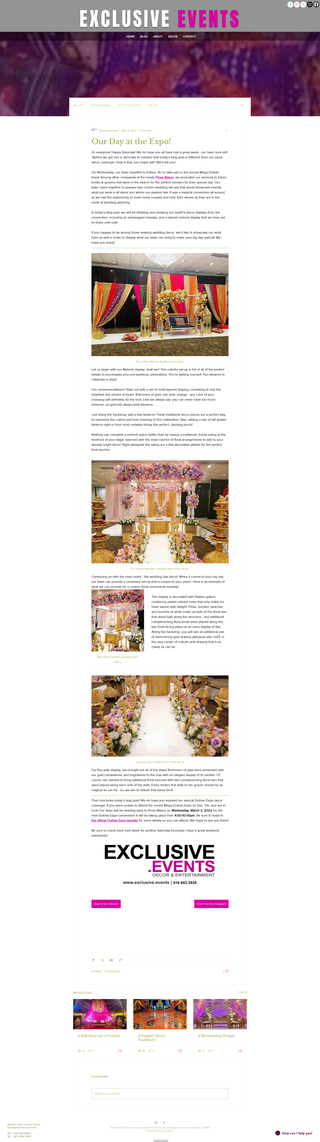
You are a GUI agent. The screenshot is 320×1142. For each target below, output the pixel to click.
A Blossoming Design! (216, 1036)
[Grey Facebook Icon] (164, 1122)
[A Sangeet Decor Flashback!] (160, 1014)
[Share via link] (120, 960)
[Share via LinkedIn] (111, 960)
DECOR (152, 105)
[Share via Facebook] (93, 960)
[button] (303, 4)
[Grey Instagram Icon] (156, 1122)
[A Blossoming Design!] (220, 1014)
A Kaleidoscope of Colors (99, 1036)
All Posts (78, 105)
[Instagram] (310, 4)
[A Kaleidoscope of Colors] (100, 1014)
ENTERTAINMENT (101, 105)
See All (243, 992)
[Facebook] (316, 4)
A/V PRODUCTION (129, 105)
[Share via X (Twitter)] (102, 960)
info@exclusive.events (22, 1127)
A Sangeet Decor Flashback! (152, 1038)
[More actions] (226, 130)
